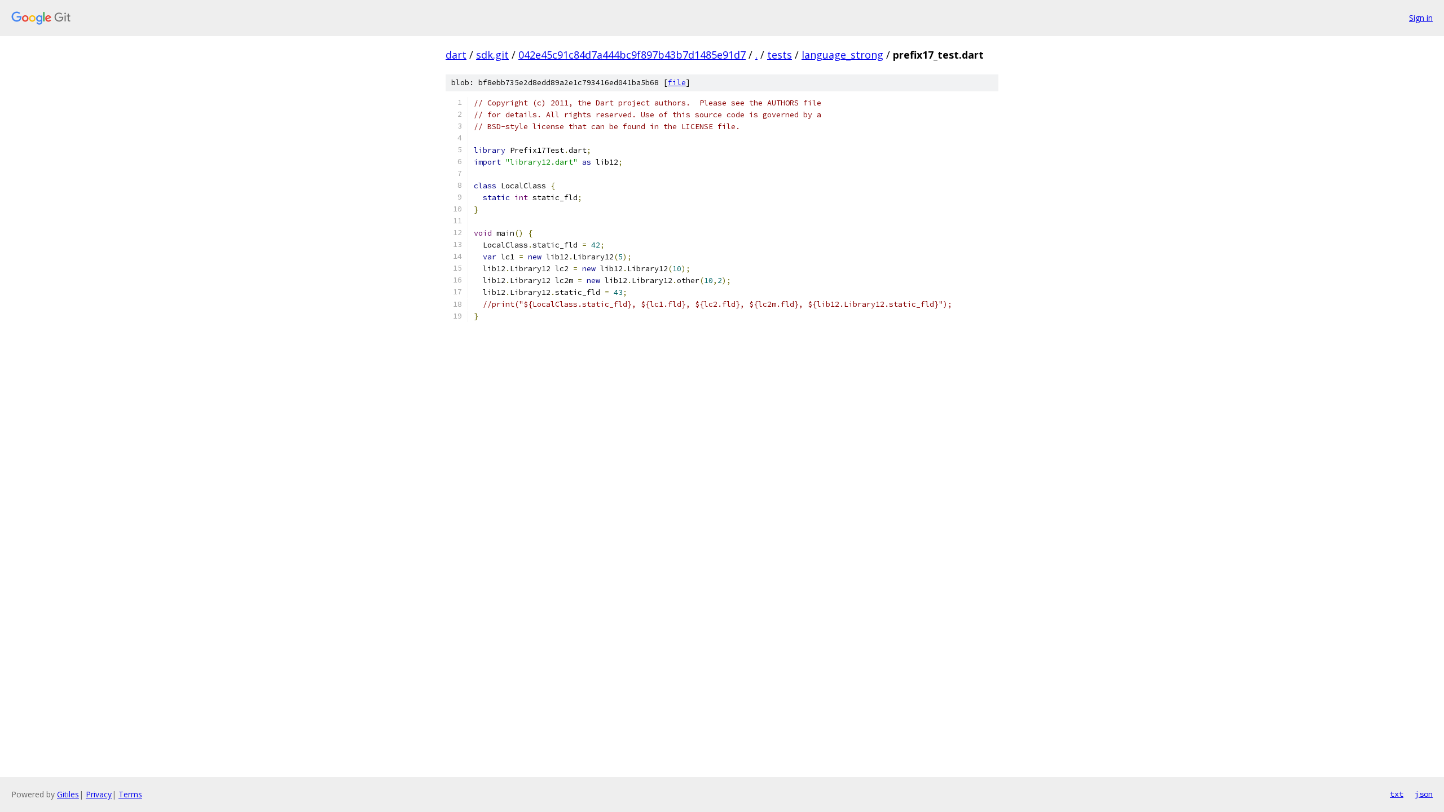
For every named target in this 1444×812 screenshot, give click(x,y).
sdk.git (492, 54)
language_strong (842, 54)
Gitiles (68, 794)
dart (456, 54)
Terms (130, 794)
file (677, 82)
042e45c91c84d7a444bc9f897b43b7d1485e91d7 (632, 54)
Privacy (99, 794)
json (1424, 794)
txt (1396, 794)
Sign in (1421, 17)
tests (779, 54)
